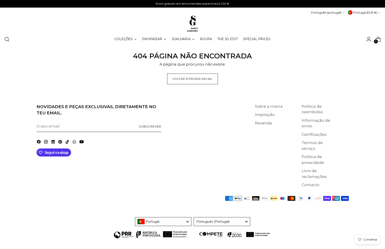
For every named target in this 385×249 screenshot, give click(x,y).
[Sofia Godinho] (192, 24)
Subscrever (150, 126)
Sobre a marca (269, 106)
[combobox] (163, 221)
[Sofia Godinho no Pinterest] (60, 143)
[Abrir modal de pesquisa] (6, 39)
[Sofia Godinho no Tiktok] (67, 143)
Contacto (310, 185)
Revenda (263, 123)
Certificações (314, 134)
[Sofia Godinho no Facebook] (39, 143)
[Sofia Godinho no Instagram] (46, 143)
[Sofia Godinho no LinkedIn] (53, 143)
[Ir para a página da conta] (368, 39)
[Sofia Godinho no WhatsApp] (75, 143)
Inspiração (265, 114)
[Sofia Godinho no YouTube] (82, 143)
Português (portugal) (326, 12)
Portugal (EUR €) (365, 12)
